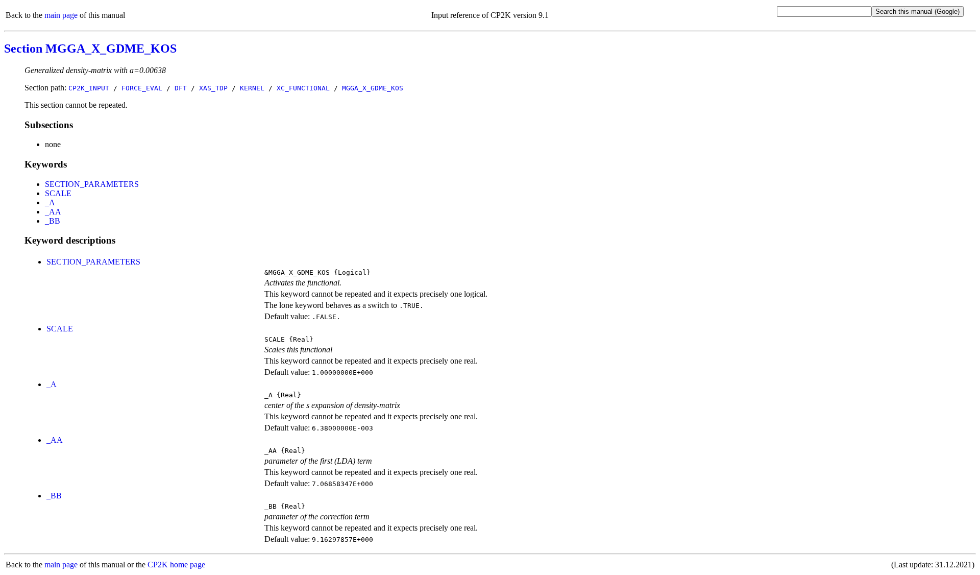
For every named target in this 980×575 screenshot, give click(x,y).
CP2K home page (176, 564)
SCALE (58, 193)
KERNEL (252, 88)
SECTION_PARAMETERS (92, 184)
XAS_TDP (213, 88)
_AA (53, 211)
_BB (52, 221)
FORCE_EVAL (141, 88)
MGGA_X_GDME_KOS (372, 88)
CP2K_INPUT (88, 88)
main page (61, 15)
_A (50, 202)
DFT (181, 88)
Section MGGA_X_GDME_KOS (90, 48)
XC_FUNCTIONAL (303, 88)
